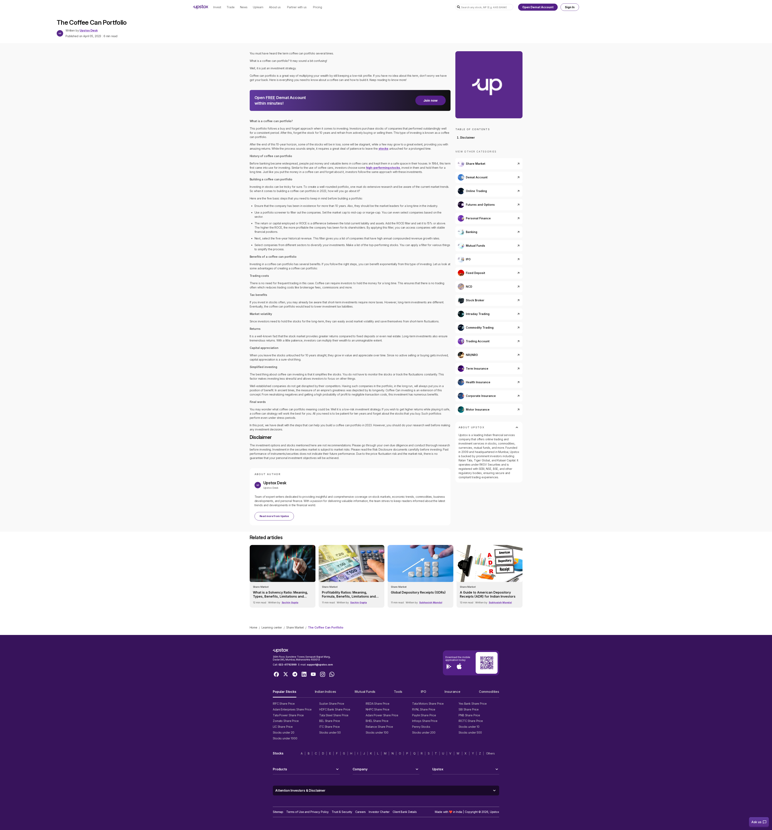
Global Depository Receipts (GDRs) (418, 592)
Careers (360, 812)
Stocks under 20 (283, 732)
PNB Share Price (469, 715)
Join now (430, 100)
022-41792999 (287, 664)
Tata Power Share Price (288, 715)
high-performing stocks (383, 167)
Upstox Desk (89, 30)
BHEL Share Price (377, 721)
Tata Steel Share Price (333, 715)
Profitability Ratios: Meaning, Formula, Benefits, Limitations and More (349, 594)
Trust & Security (342, 812)
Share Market (295, 627)
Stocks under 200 (423, 732)
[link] (282, 576)
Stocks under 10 (469, 726)
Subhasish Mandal (430, 602)
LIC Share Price (283, 726)
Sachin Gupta (290, 602)
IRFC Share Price (284, 703)
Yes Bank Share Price (473, 703)
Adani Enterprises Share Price (292, 709)
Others (490, 753)
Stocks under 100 (377, 732)
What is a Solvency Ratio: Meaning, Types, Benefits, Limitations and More (280, 594)
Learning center (272, 627)
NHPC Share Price (377, 709)
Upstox (494, 812)
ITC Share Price (329, 726)
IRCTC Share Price (471, 721)
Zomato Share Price (286, 721)
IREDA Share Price (377, 703)
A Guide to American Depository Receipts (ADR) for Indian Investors (487, 594)
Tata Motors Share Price (428, 703)
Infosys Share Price (424, 721)
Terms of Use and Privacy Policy (307, 812)
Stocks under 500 (470, 732)
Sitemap (278, 812)
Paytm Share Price (424, 715)
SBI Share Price (469, 709)
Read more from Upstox (274, 516)
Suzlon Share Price (331, 703)
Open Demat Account (537, 7)
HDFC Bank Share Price (334, 709)
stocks (383, 148)
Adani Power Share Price (382, 715)
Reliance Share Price (379, 726)
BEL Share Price (329, 721)
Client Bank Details (405, 812)
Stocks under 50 (330, 732)
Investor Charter (379, 812)
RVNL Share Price (423, 709)
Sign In (570, 7)
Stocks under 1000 (285, 738)
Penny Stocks (421, 726)
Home (253, 627)
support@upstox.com (320, 664)
